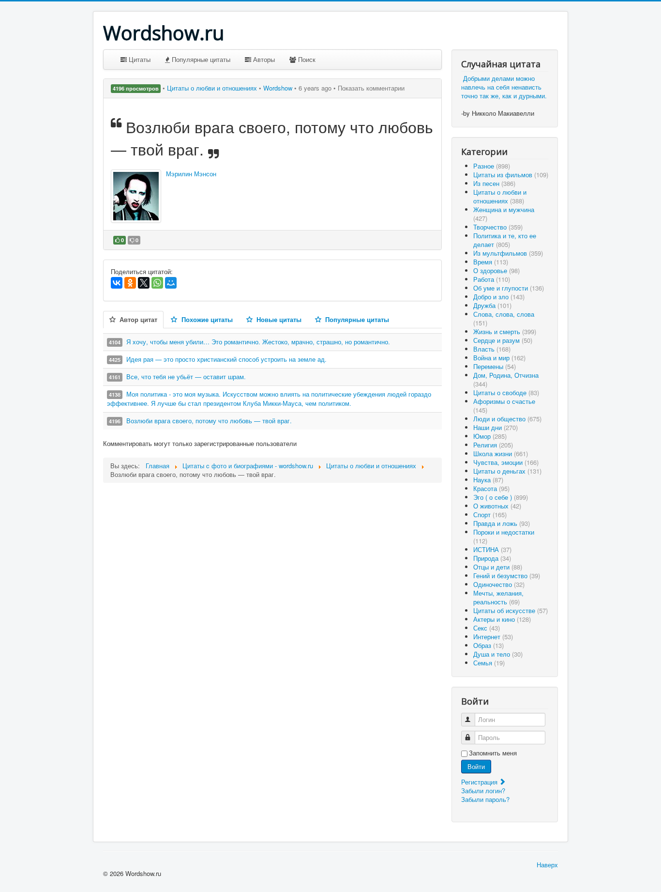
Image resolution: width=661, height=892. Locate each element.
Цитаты (138, 59)
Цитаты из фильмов (510, 174)
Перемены (494, 366)
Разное (491, 165)
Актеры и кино (502, 619)
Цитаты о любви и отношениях (213, 87)
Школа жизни (500, 453)
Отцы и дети (497, 566)
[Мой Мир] (171, 283)
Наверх (547, 864)
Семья (489, 662)
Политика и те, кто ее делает (504, 240)
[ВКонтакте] (116, 283)
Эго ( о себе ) (500, 497)
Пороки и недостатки (503, 536)
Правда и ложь (501, 523)
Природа (492, 558)
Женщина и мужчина (503, 214)
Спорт (490, 514)
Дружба (492, 305)
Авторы (263, 59)
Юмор (490, 436)
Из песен (494, 183)
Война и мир (499, 357)
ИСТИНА (492, 549)
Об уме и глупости (508, 287)
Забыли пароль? (485, 799)
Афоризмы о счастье (504, 406)
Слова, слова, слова (503, 318)
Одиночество (499, 584)
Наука (488, 479)
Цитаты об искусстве (510, 610)
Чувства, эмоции (506, 462)
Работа (491, 279)
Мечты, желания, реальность (498, 597)
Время (490, 261)
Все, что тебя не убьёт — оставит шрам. (186, 376)
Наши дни (495, 427)
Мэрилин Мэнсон (191, 173)
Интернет (493, 636)
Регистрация (480, 781)
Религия (493, 444)
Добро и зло (499, 296)
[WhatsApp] (157, 283)
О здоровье (496, 270)
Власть (492, 349)
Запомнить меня (493, 753)
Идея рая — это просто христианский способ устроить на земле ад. (226, 359)
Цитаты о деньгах (507, 471)
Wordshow (277, 87)
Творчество (498, 226)
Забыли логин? (483, 790)
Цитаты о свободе (506, 392)
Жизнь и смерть (504, 331)
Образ (488, 645)
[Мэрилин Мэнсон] (136, 196)
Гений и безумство (506, 575)
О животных (497, 505)
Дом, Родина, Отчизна (506, 379)
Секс (486, 627)
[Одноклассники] (130, 283)
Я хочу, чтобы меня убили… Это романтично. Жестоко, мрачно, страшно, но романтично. (258, 341)
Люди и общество (507, 418)
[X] (144, 283)
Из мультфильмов (508, 253)
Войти (476, 766)
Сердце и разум (502, 340)
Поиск (305, 59)
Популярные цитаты (200, 59)
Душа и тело (498, 654)
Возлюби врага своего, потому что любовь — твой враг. (209, 420)
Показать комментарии (371, 87)
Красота (491, 488)
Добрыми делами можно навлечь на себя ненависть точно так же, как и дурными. (504, 87)
